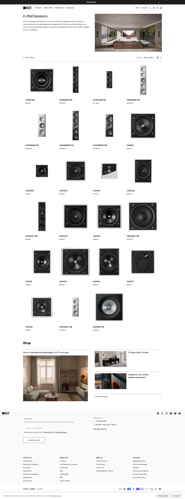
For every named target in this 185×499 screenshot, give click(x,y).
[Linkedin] (171, 413)
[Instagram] (166, 413)
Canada (26, 489)
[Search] (150, 8)
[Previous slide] (28, 80)
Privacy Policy (57, 496)
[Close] (159, 2)
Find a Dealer (100, 464)
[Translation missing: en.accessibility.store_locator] (154, 8)
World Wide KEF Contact (104, 471)
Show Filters (29, 57)
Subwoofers (27, 471)
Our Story (63, 461)
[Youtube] (175, 413)
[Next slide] (55, 80)
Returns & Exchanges (140, 464)
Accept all (176, 496)
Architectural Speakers (31, 474)
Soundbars (26, 467)
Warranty (136, 467)
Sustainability (64, 474)
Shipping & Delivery (139, 461)
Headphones (27, 477)
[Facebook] (158, 413)
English (32, 489)
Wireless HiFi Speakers (30, 464)
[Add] (55, 93)
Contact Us (100, 467)
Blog (61, 471)
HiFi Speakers (27, 461)
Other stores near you (100, 429)
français (40, 489)
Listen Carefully (65, 481)
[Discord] (179, 413)
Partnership (63, 467)
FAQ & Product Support (141, 471)
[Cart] (157, 8)
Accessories (27, 481)
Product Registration (140, 474)
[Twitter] (162, 413)
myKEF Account (101, 461)
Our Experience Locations (68, 464)
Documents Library (139, 477)
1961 (61, 477)
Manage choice (164, 496)
